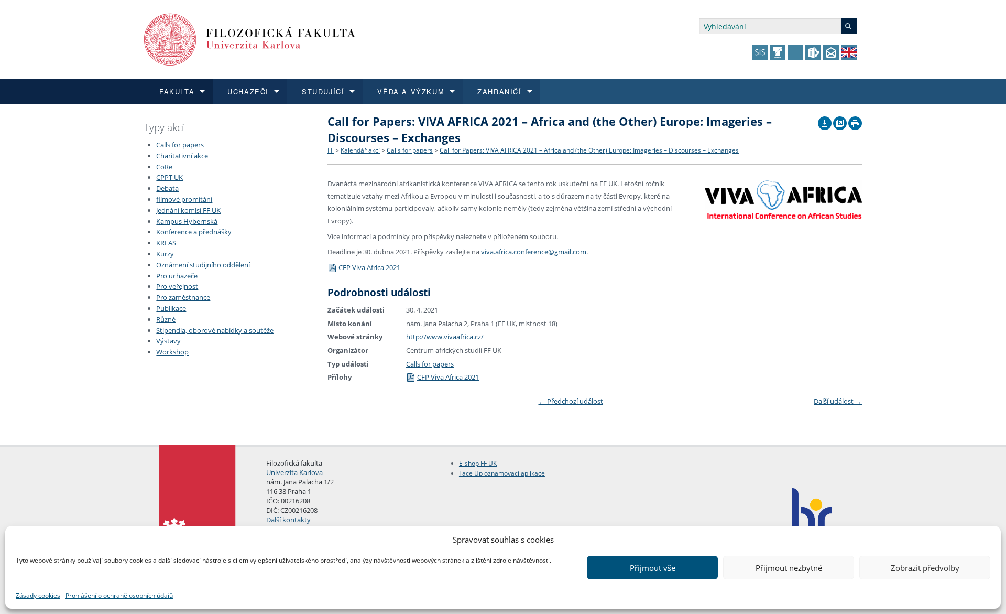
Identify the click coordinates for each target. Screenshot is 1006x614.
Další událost (838, 401)
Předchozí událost (571, 401)
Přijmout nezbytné (789, 568)
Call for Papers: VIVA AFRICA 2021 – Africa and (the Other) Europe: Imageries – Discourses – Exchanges (589, 150)
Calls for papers (180, 144)
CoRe (164, 166)
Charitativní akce (182, 155)
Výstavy (168, 341)
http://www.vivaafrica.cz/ (445, 336)
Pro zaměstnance (183, 297)
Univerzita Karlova (294, 472)
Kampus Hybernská (186, 221)
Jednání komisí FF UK (188, 210)
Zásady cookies (38, 595)
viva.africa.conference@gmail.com (533, 251)
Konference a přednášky (194, 231)
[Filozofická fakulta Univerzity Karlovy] (249, 39)
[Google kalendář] (840, 120)
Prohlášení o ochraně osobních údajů (119, 595)
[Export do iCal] (825, 120)
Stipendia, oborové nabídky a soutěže (215, 330)
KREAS (166, 242)
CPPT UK (169, 177)
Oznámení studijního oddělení (203, 265)
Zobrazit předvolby (925, 568)
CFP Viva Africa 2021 (369, 267)
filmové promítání (184, 199)
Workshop (172, 352)
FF (330, 150)
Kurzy (165, 253)
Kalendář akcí (360, 150)
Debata (167, 188)
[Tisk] (855, 120)
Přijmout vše (652, 568)
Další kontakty (288, 519)
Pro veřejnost (177, 286)
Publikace (171, 308)
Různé (166, 319)
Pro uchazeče (177, 276)
